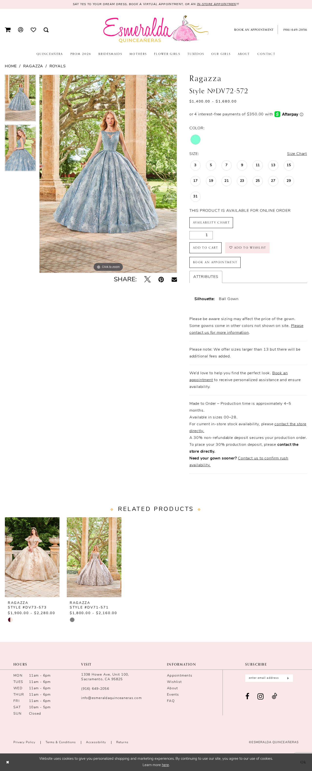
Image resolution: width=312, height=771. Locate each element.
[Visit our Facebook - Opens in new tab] (247, 697)
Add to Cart (205, 247)
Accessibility (96, 742)
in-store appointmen (216, 4)
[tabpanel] (20, 100)
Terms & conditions (61, 742)
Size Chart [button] (297, 154)
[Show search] (46, 29)
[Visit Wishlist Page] (33, 29)
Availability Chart (211, 222)
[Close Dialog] (7, 762)
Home (11, 66)
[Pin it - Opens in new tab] (161, 280)
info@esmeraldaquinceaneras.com (111, 698)
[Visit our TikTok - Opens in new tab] (274, 697)
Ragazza (33, 66)
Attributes (205, 277)
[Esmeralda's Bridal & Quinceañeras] (156, 29)
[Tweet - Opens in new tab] (147, 280)
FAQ (171, 701)
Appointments (179, 676)
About (172, 688)
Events (173, 695)
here (165, 765)
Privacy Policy (24, 742)
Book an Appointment (215, 262)
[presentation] (32, 557)
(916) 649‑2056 (95, 689)
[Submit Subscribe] (287, 678)
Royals (57, 66)
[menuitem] (7, 30)
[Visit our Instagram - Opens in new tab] (260, 696)
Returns (122, 742)
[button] (7, 30)
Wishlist (174, 682)
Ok (304, 762)
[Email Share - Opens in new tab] (174, 279)
